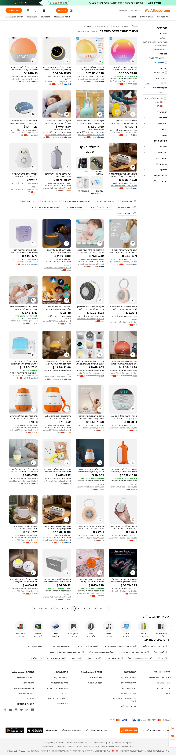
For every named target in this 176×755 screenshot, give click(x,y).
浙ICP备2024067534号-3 (158, 751)
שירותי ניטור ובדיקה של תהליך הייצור (124, 699)
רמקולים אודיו (33, 658)
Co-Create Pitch (163, 683)
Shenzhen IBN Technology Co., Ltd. (56, 81)
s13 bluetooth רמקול (126, 207)
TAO (109, 742)
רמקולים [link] (87, 26)
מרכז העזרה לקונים (60, 677)
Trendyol (117, 742)
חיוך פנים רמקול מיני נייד (100, 207)
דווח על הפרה (62, 704)
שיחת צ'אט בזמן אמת (59, 683)
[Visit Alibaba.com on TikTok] (5, 710)
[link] (172, 728)
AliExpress (48, 742)
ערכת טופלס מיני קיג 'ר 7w (87, 646)
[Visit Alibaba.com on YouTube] (10, 710)
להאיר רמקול (159, 652)
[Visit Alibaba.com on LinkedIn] (27, 710)
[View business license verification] (113, 750)
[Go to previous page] (111, 608)
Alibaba (135, 26)
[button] (71, 10)
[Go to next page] (34, 608)
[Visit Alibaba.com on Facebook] (32, 710)
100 (40, 608)
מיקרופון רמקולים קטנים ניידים (77, 201)
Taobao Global (99, 742)
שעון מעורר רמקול (113, 658)
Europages (128, 742)
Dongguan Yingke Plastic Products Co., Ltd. (123, 373)
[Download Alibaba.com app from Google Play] (15, 730)
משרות (167, 693)
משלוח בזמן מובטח (128, 688)
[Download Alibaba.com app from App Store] (35, 730)
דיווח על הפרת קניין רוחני (58, 698)
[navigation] (155, 317)
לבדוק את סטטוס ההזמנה (23, 688)
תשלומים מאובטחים (128, 677)
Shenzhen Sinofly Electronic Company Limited (123, 81)
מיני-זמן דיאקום (28, 201)
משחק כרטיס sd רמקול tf (59, 646)
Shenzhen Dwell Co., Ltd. (27, 262)
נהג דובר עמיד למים (49, 201)
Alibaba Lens (155, 730)
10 (57, 608)
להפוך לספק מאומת (26, 693)
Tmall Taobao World (74, 742)
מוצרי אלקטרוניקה (120, 26)
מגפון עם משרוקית (35, 646)
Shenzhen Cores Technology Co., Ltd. (23, 189)
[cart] (36, 11)
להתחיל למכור (28, 683)
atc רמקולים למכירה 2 (74, 207)
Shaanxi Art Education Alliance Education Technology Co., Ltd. (23, 132)
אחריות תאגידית (163, 688)
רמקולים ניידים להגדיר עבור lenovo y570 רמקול (146, 658)
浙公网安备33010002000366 (133, 751)
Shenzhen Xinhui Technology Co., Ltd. (56, 267)
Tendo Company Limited (93, 428)
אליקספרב (76, 658)
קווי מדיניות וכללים (128, 706)
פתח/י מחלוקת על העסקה (57, 688)
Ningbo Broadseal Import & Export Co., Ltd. (56, 135)
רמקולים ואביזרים (102, 26)
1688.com (60, 742)
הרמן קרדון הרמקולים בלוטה (153, 646)
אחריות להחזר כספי (128, 683)
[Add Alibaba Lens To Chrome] (129, 730)
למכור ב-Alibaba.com (25, 677)
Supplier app (97, 730)
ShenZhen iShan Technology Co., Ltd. (23, 375)
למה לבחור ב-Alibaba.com (159, 677)
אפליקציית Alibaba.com (56, 730)
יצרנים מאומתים (95, 677)
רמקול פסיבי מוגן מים (55, 658)
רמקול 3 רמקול (128, 201)
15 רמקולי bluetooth (126, 213)
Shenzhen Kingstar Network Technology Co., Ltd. (90, 318)
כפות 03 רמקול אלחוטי (105, 201)
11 (51, 608)
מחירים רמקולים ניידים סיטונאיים (45, 207)
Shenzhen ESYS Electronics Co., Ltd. (56, 321)
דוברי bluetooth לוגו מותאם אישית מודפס (65, 652)
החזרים (65, 693)
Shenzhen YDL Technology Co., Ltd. (56, 188)
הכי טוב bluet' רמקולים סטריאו (134, 652)
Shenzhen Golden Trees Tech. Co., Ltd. (123, 132)
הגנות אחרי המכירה (128, 693)
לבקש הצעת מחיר (95, 683)
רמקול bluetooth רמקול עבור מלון (102, 652)
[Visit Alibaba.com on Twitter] (21, 710)
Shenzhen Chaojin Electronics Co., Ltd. (123, 186)
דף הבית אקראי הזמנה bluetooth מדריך (120, 646)
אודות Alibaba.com (162, 672)
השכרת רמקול (93, 658)
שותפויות (30, 698)
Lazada (88, 742)
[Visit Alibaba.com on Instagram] (16, 710)
